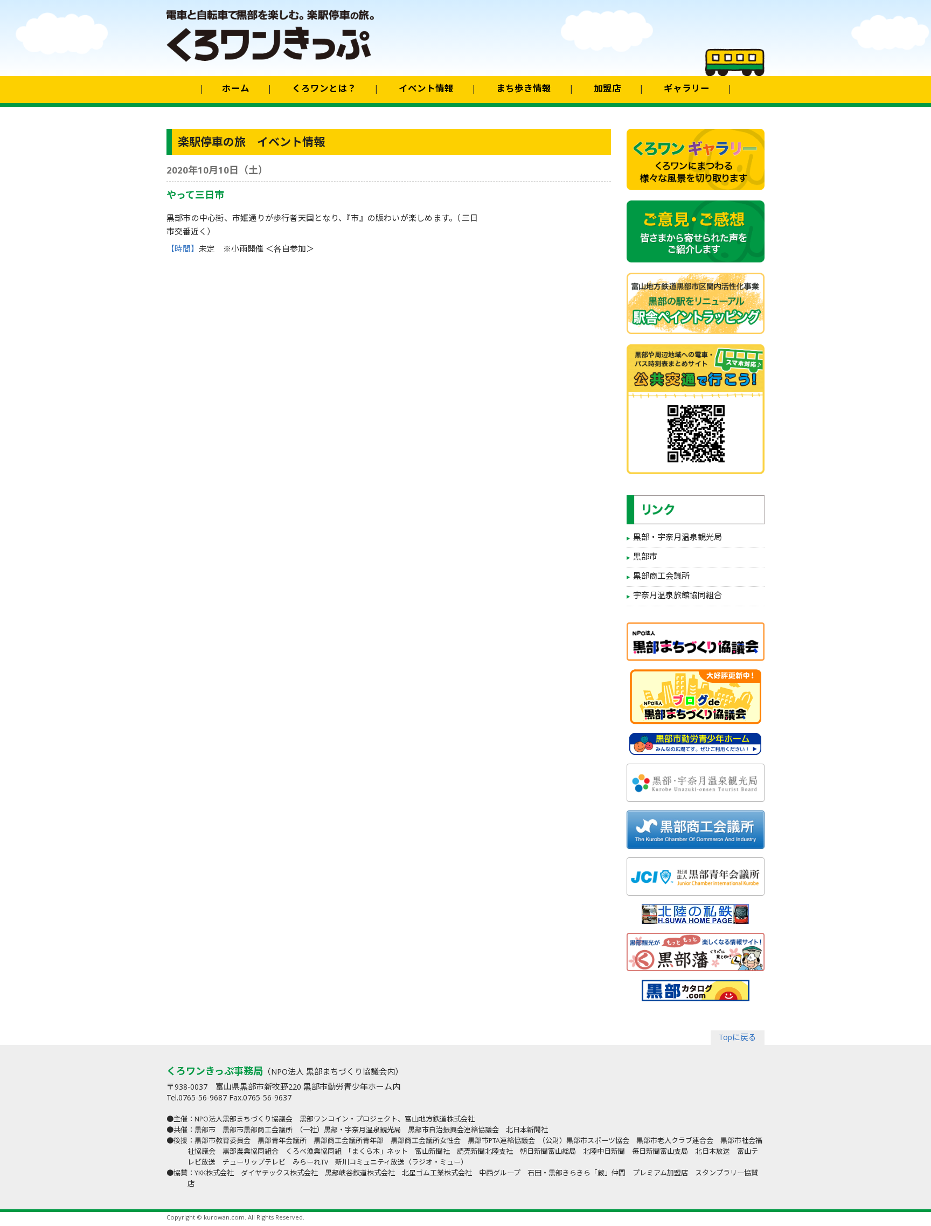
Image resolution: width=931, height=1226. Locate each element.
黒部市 (645, 557)
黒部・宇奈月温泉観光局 (677, 538)
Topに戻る (737, 1038)
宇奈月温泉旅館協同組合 (677, 596)
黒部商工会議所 (661, 577)
